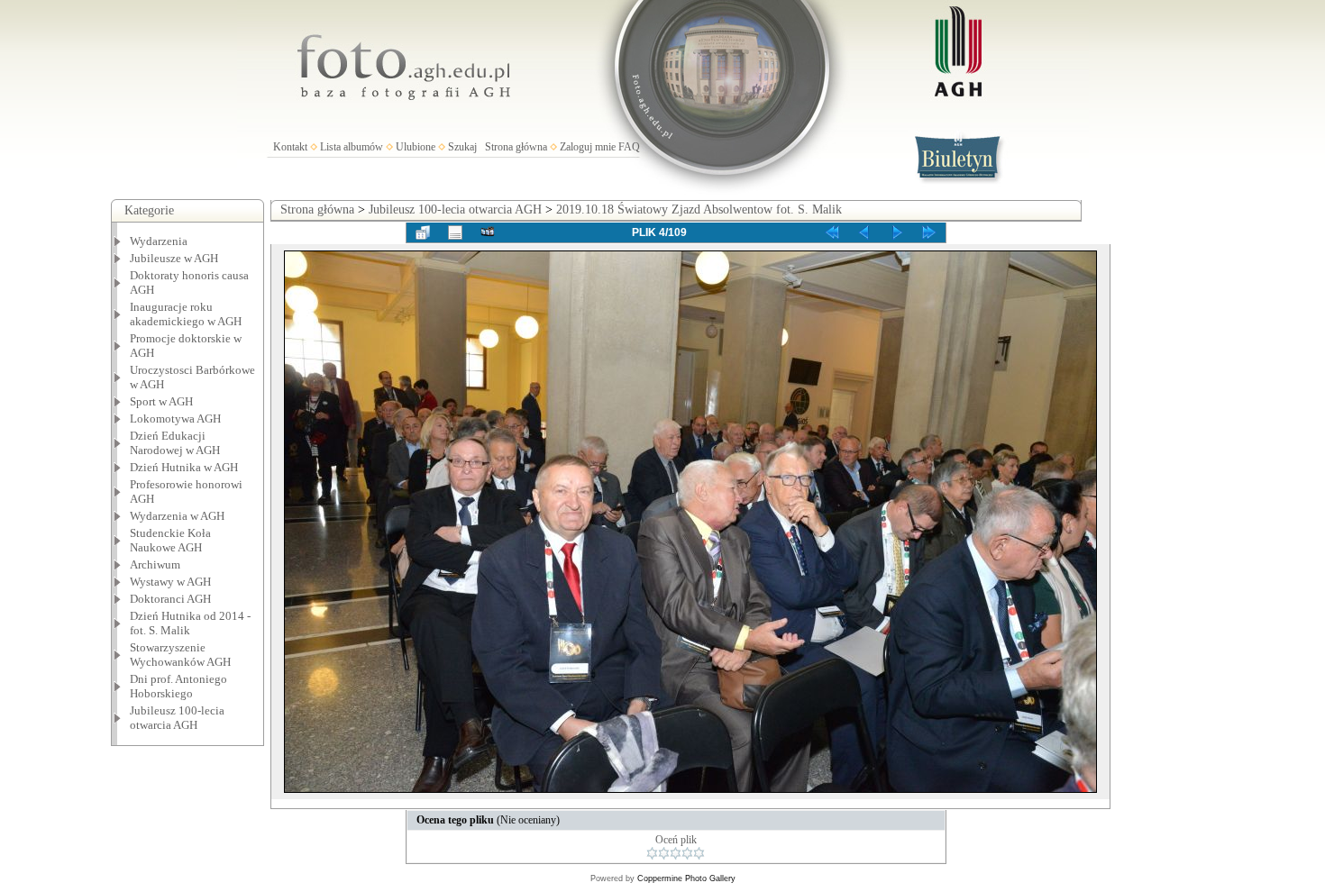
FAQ (629, 147)
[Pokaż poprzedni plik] (864, 232)
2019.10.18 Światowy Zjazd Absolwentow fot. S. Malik (699, 209)
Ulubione (415, 147)
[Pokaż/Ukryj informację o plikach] (455, 232)
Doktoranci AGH (170, 598)
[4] (687, 853)
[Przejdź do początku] (832, 232)
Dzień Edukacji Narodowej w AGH (175, 443)
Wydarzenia (158, 241)
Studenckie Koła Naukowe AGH (170, 540)
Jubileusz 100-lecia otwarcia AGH (177, 718)
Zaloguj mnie (588, 147)
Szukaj (462, 147)
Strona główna (516, 147)
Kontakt (290, 147)
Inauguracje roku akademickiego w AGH (186, 314)
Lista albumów (351, 147)
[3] (675, 853)
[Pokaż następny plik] (897, 232)
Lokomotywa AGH (175, 418)
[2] (664, 853)
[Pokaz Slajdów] (487, 232)
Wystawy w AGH (170, 581)
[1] (652, 853)
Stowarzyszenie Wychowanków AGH (180, 655)
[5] (699, 853)
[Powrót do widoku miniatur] (423, 232)
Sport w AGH (161, 401)
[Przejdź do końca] (929, 232)
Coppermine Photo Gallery (686, 878)
